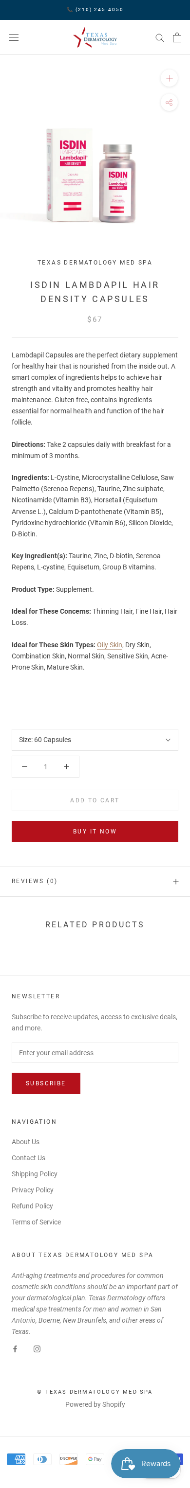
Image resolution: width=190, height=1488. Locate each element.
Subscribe (46, 1083)
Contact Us (28, 1158)
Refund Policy (32, 1206)
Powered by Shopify (95, 1404)
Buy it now (95, 831)
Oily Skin (109, 645)
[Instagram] (37, 1348)
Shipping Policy (34, 1174)
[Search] (159, 37)
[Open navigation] (14, 37)
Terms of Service (36, 1222)
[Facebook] (15, 1348)
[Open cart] (177, 37)
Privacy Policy (33, 1190)
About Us (25, 1142)
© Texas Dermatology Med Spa (94, 1392)
